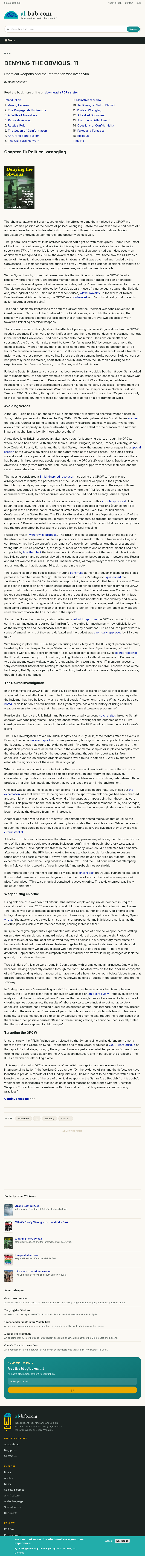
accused (133, 418)
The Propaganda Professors (27, 110)
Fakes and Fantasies (91, 130)
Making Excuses (18, 105)
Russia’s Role (16, 125)
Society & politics (14, 1489)
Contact (129, 3)
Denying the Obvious (28, 1238)
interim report (40, 740)
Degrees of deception (17, 1333)
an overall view (98, 994)
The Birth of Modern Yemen (33, 1271)
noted (8, 704)
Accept (108, 1541)
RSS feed (9, 1529)
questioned (113, 577)
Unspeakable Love (27, 1255)
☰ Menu (10, 40)
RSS (139, 3)
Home (7, 53)
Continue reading (16, 1098)
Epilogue (83, 135)
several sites (107, 715)
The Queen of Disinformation (27, 130)
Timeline (78, 140)
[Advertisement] (72, 1159)
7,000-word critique (122, 1045)
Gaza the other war (15, 1298)
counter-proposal (114, 501)
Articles (8, 1478)
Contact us (10, 1455)
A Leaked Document (91, 115)
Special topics (12, 1507)
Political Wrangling (89, 110)
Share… (65, 1118)
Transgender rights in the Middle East (27, 1321)
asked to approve (85, 619)
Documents (10, 1512)
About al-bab (115, 3)
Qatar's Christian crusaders (21, 1345)
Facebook (23, 1118)
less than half (32, 552)
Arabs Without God (27, 1205)
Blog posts (10, 1450)
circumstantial (13, 832)
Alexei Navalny (90, 293)
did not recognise (126, 652)
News (7, 1483)
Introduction (13, 100)
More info (19, 1552)
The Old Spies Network (23, 140)
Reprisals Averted (19, 120)
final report (86, 872)
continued (76, 572)
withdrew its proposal (42, 534)
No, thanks (122, 1541)
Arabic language (13, 1501)
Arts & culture (12, 1495)
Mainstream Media (88, 100)
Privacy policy (12, 1535)
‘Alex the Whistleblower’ (93, 120)
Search (133, 29)
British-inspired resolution (57, 476)
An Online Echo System (23, 135)
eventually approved (107, 632)
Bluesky (49, 1118)
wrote (8, 919)
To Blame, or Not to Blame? (96, 105)
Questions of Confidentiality (95, 125)
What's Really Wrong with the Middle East (41, 1222)
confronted (79, 297)
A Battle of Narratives (22, 115)
